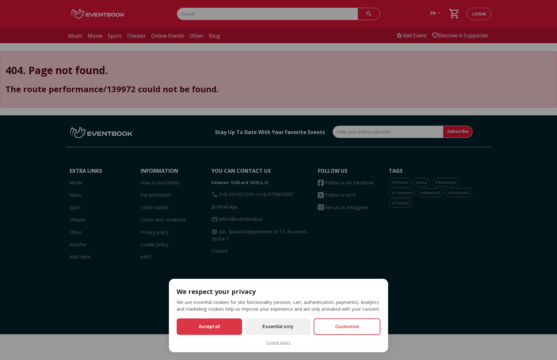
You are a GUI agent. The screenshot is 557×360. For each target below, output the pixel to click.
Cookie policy (278, 342)
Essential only (277, 326)
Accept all (209, 326)
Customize (347, 326)
